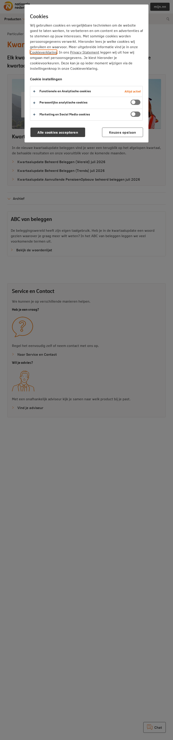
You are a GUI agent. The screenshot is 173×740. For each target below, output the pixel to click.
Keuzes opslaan (122, 132)
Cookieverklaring (43, 52)
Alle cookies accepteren (57, 132)
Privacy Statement (84, 52)
